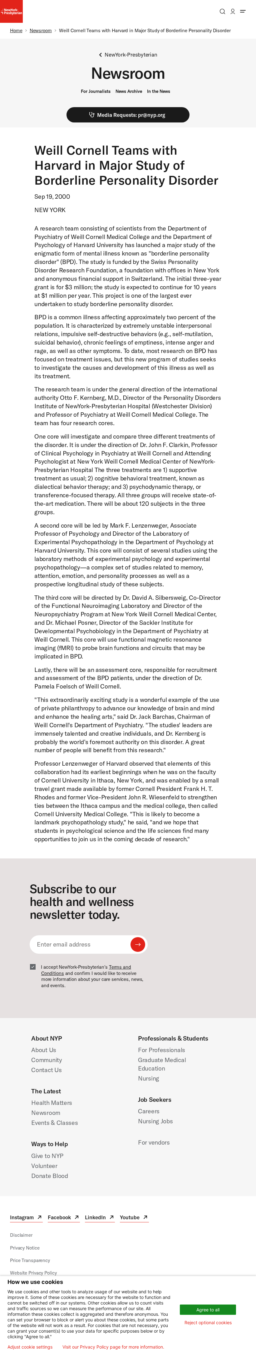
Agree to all (207, 1309)
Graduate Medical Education (162, 1064)
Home (16, 30)
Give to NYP (47, 1156)
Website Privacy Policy (33, 1273)
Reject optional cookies (208, 1322)
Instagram (26, 1218)
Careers (149, 1111)
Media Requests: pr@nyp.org (131, 115)
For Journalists (96, 91)
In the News (158, 91)
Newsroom (41, 30)
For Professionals (161, 1050)
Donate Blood (49, 1176)
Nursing (148, 1078)
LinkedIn (100, 1218)
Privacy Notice (24, 1248)
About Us (43, 1050)
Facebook (64, 1218)
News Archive (129, 91)
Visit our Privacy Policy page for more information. (113, 1347)
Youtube (134, 1218)
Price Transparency (30, 1260)
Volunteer (44, 1166)
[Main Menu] (243, 11)
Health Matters (51, 1102)
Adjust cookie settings (29, 1347)
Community (46, 1060)
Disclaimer (21, 1235)
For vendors (154, 1142)
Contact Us (46, 1070)
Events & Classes (54, 1122)
